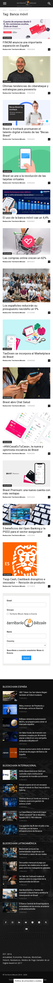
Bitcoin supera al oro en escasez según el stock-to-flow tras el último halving (34, 787)
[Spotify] (32, 922)
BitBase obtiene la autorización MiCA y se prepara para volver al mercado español (33, 721)
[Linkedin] (19, 922)
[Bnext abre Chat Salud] (26, 383)
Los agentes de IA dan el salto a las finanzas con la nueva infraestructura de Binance (34, 828)
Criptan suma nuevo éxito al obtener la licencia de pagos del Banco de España (34, 751)
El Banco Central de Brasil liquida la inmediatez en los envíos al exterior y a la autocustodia (34, 906)
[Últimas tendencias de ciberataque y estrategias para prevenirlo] (26, 69)
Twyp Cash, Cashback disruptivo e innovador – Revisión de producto (24, 581)
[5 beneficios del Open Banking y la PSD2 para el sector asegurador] (26, 514)
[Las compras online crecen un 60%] (26, 241)
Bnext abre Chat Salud (16, 402)
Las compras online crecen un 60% (24, 258)
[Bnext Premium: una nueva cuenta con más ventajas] (26, 473)
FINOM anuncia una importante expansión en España (22, 44)
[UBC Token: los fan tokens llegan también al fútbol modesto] (10, 696)
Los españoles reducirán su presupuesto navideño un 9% (20, 307)
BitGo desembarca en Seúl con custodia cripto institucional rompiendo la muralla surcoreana (33, 773)
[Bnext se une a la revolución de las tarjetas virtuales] (26, 159)
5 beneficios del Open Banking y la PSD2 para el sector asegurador (24, 530)
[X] (46, 922)
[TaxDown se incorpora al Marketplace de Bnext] (26, 334)
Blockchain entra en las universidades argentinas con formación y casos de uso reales (33, 851)
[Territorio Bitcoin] (26, 3)
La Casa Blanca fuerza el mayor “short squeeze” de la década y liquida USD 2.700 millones (32, 814)
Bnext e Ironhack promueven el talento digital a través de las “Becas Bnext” (26, 132)
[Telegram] (39, 922)
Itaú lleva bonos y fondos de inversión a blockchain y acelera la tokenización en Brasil (33, 892)
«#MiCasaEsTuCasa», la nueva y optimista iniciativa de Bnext (23, 448)
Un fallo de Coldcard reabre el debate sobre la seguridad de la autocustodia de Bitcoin (32, 879)
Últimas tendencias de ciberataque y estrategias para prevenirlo (25, 87)
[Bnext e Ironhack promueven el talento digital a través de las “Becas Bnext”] (26, 112)
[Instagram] (12, 922)
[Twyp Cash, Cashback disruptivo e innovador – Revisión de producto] (26, 559)
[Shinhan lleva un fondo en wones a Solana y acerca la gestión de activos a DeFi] (10, 802)
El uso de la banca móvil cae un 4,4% (26, 217)
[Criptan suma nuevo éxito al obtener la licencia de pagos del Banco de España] (10, 753)
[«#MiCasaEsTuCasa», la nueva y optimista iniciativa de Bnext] (26, 428)
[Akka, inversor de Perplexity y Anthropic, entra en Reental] (10, 709)
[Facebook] (5, 922)
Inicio (5, 10)
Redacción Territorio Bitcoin (14, 49)
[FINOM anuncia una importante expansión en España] (26, 29)
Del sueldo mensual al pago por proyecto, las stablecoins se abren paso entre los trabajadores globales (34, 865)
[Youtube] (26, 929)
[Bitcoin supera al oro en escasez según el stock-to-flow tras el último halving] (10, 789)
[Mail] (25, 922)
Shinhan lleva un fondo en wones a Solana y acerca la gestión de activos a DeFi (34, 801)
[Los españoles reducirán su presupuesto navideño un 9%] (26, 285)
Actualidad (7, 38)
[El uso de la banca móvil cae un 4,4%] (26, 202)
